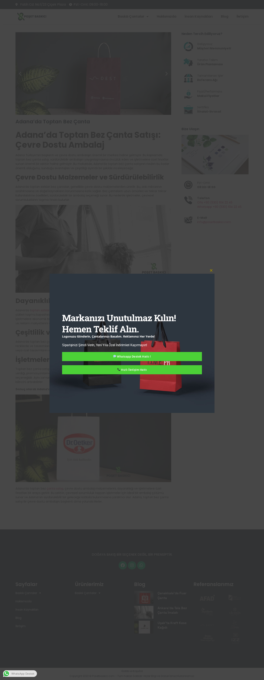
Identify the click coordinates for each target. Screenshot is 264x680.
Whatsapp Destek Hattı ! (133, 356)
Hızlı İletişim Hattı (133, 369)
